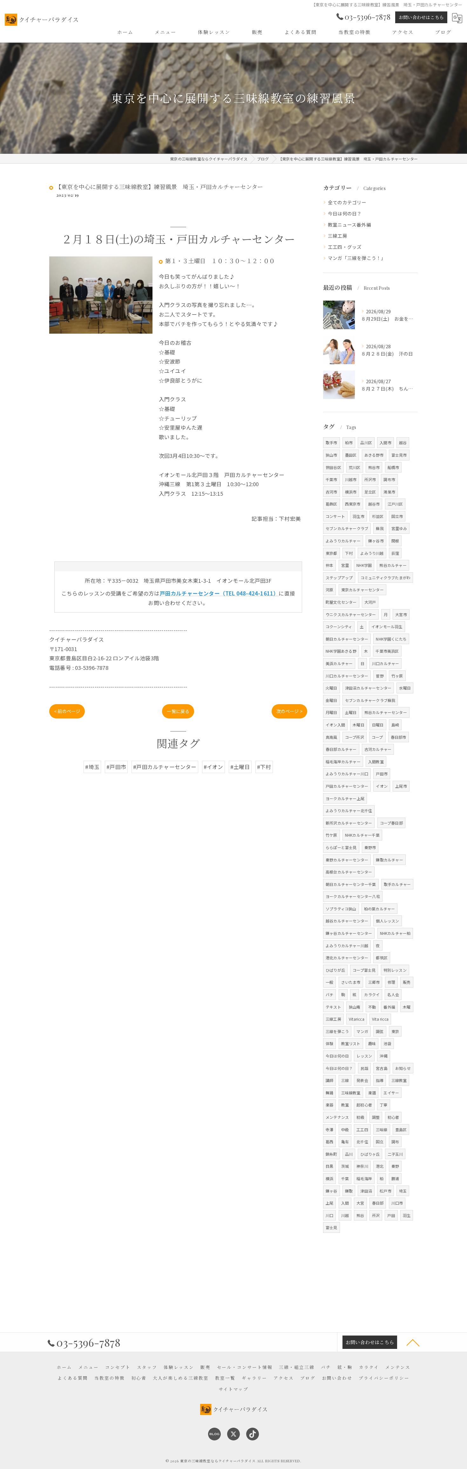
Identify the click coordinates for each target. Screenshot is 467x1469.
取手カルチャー (397, 884)
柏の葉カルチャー (379, 908)
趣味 (372, 1043)
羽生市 (358, 516)
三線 (345, 1080)
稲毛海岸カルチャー (343, 761)
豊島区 (401, 1129)
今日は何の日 (337, 1055)
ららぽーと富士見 (341, 847)
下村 (349, 553)
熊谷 (360, 1215)
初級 (360, 1117)
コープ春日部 (391, 823)
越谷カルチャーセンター (347, 920)
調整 (376, 1117)
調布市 (389, 479)
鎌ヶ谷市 (376, 540)
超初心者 (364, 1104)
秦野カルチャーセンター (347, 859)
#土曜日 (240, 767)
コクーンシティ (339, 626)
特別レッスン (395, 970)
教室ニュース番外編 (349, 224)
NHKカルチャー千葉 (362, 835)
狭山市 (331, 455)
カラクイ (372, 994)
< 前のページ (67, 711)
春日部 (378, 1203)
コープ (377, 737)
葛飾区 (331, 504)
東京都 (331, 553)
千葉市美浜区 (387, 651)
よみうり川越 (371, 553)
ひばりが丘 (335, 970)
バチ (329, 994)
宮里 (345, 565)
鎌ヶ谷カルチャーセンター (349, 933)
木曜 (406, 1007)
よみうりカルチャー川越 (347, 945)
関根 (395, 540)
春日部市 (398, 737)
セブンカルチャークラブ (347, 528)
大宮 (360, 1203)
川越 (345, 1215)
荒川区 (355, 467)
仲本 (329, 565)
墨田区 (351, 455)
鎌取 (349, 1191)
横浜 (329, 1178)
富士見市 (399, 455)
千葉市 (331, 479)
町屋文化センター (341, 602)
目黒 (329, 1166)
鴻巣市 (389, 491)
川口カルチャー (385, 663)
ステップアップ (339, 577)
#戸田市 (116, 767)
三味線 (382, 1129)
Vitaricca (356, 1019)
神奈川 (362, 1166)
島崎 (395, 724)
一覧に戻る (178, 711)
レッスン (364, 1055)
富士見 (331, 1227)
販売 (406, 982)
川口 (329, 1215)
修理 (391, 982)
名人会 (393, 994)
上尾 (329, 1203)
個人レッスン (387, 920)
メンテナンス (337, 1117)
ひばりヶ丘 (370, 1154)
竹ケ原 (331, 835)
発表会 (362, 1080)
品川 (349, 1154)
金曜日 (331, 700)
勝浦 (395, 1178)
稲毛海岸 (364, 1178)
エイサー (391, 1092)
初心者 (393, 1117)
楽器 (329, 1104)
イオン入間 (335, 724)
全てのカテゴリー (347, 202)
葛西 (329, 1141)
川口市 (397, 1203)
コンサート (335, 516)
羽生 (406, 1215)
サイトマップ (233, 1389)
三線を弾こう (337, 1031)
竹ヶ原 (397, 675)
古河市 (331, 491)
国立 (379, 1141)
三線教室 (399, 1080)
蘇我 (379, 528)
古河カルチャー (377, 749)
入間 (345, 1203)
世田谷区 (333, 467)
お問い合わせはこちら (421, 17)
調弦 (379, 1031)
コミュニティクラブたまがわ (386, 577)
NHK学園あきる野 (341, 651)
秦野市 (370, 847)
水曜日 (405, 687)
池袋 (387, 1043)
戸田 (391, 1215)
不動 (372, 1007)
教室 (345, 1104)
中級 (345, 1129)
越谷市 (374, 504)
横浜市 (351, 491)
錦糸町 (331, 1154)
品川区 (366, 442)
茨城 (345, 1166)
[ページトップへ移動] (413, 1342)
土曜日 (351, 712)
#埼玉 (92, 767)
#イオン (213, 767)
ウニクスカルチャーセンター (351, 614)
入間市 (385, 442)
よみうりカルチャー (343, 540)
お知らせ (403, 1068)
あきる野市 (374, 455)
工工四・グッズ (345, 246)
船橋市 (393, 467)
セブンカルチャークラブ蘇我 (370, 700)
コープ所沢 (354, 737)
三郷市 (374, 982)
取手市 (331, 442)
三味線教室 (351, 1092)
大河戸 (370, 602)
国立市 (397, 516)
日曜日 (378, 724)
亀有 (345, 1141)
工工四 (362, 1129)
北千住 (362, 1141)
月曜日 (331, 712)
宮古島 (382, 1068)
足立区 (370, 491)
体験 (329, 1043)
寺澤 (329, 1129)
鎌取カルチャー (389, 859)
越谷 (403, 442)
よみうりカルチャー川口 (347, 773)
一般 (329, 982)
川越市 (351, 479)
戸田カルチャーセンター (347, 786)
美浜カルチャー (339, 663)
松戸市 (385, 1191)
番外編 (389, 1007)
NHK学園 (364, 565)
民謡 (364, 1068)
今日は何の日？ (345, 213)
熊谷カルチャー (392, 565)
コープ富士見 (364, 970)
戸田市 (382, 773)
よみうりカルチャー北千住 (349, 810)
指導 (379, 1080)
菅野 (379, 675)
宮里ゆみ (399, 528)
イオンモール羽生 (387, 626)
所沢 (376, 1215)
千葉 (345, 1178)
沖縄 (383, 1055)
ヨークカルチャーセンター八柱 (353, 896)
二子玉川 (395, 1154)
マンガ (362, 1031)
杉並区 (378, 516)
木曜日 (358, 724)
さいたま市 (351, 982)
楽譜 (372, 1092)
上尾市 (401, 786)
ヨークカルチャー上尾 (345, 798)
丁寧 (383, 1104)
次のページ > (289, 711)
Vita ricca (380, 1019)
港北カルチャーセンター (347, 957)
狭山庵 (355, 1007)
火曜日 (331, 687)
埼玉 (403, 1191)
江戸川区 (395, 504)
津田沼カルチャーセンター (368, 687)
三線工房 (337, 235)
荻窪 (395, 553)
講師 (329, 1080)
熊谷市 (374, 467)
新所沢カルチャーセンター (349, 823)
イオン (382, 786)
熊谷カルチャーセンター (385, 712)
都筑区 (382, 957)
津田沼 (366, 1191)
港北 (379, 1166)
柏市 (349, 442)
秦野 (395, 1166)
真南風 (331, 737)
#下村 (264, 767)
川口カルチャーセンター (347, 675)
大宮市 (401, 614)
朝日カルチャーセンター (347, 639)
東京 (395, 1031)
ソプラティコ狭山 (341, 908)
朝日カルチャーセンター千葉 (351, 884)
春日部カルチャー (341, 749)
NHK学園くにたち (391, 639)
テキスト (333, 1007)
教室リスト (351, 1043)
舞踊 (329, 1092)
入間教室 (376, 761)
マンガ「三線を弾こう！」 (357, 258)
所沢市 (370, 479)
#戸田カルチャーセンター (164, 767)
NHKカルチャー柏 (395, 933)
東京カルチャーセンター (362, 589)
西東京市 (353, 504)
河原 (329, 589)
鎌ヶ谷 (331, 1191)
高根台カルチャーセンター (349, 871)
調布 (395, 1141)
